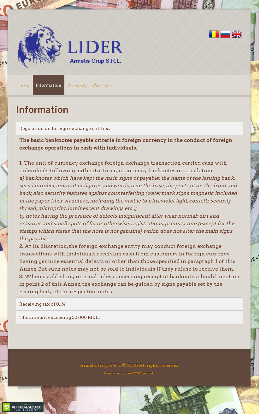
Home (23, 85)
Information (48, 85)
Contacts (103, 85)
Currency (77, 85)
